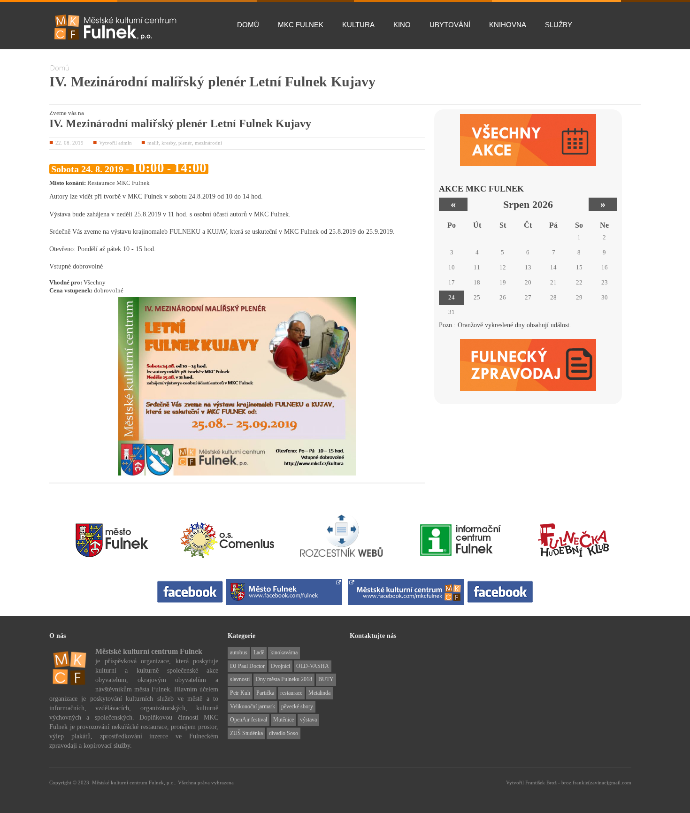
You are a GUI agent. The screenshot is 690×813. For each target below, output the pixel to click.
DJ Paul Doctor (247, 666)
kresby (168, 143)
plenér (185, 143)
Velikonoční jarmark (252, 706)
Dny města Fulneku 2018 (284, 679)
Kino (402, 25)
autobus (238, 652)
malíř (153, 143)
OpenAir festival (248, 719)
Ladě (258, 652)
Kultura (358, 25)
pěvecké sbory (297, 706)
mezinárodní (208, 143)
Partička (265, 693)
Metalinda (319, 693)
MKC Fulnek (300, 25)
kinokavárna (284, 652)
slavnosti (240, 679)
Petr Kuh (240, 693)
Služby (558, 25)
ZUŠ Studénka (246, 733)
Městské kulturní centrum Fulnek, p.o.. (135, 782)
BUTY (326, 679)
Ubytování (449, 25)
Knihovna (507, 25)
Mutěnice (283, 719)
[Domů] (115, 27)
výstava (308, 719)
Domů (248, 25)
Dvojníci (280, 666)
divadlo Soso (283, 733)
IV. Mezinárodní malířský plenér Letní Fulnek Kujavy (180, 123)
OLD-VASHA (312, 666)
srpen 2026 (528, 204)
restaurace (291, 693)
